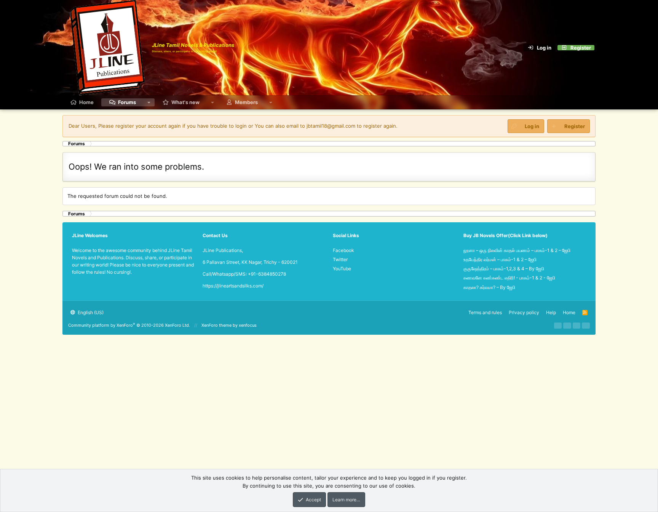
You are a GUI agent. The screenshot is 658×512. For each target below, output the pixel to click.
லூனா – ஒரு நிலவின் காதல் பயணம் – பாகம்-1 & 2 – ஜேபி (516, 250)
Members (246, 102)
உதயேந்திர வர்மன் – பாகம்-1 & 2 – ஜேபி (500, 259)
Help (551, 312)
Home (86, 102)
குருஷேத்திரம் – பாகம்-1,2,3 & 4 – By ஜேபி (503, 268)
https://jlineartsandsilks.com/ (233, 286)
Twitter (340, 259)
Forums (127, 102)
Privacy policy (524, 312)
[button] (149, 102)
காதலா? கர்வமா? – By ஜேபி (489, 287)
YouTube (342, 268)
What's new (185, 102)
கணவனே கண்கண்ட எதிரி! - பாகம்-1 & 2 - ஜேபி (509, 278)
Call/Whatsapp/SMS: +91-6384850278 (244, 274)
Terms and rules (485, 312)
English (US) (90, 312)
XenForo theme (216, 325)
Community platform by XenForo (129, 325)
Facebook (343, 250)
